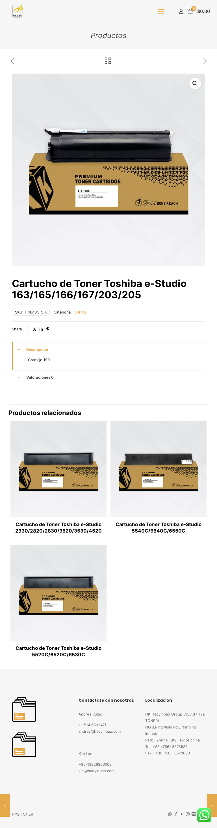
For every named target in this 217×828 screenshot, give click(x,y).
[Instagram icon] (188, 814)
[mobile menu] (161, 11)
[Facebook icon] (176, 814)
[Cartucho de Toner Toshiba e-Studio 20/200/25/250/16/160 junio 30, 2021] (5, 805)
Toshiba (79, 312)
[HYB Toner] (17, 11)
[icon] (194, 814)
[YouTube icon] (182, 814)
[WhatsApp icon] (170, 814)
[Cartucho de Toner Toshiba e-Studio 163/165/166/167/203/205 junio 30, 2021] (212, 805)
